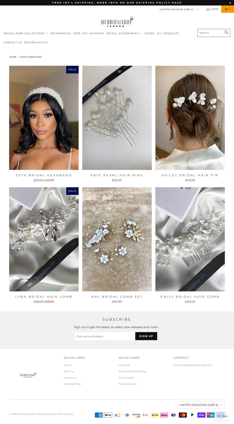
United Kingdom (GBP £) (177, 9)
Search (67, 365)
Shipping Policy (72, 384)
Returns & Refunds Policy (133, 371)
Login (214, 9)
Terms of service (128, 384)
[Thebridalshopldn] (117, 22)
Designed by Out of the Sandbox (55, 414)
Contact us (70, 377)
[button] (26, 33)
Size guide (124, 365)
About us (69, 371)
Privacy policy (126, 377)
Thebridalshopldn (27, 414)
